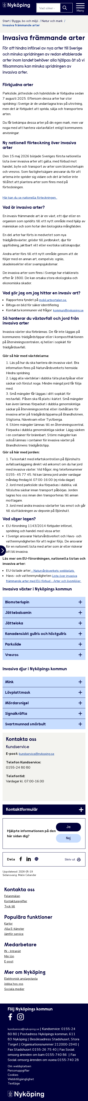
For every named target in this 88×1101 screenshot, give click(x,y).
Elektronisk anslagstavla (21, 979)
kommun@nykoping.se (68, 310)
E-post (8, 961)
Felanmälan (12, 896)
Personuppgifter (18, 1071)
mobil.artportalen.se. (53, 300)
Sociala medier (14, 989)
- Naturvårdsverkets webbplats (53, 571)
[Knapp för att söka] (66, 7)
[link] (44, 810)
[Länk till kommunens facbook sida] (10, 1017)
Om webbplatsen (19, 1066)
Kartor (8, 924)
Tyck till (9, 906)
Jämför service (13, 934)
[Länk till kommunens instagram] (20, 1017)
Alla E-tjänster (14, 929)
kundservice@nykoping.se (36, 754)
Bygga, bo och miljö (25, 21)
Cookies (13, 1075)
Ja (68, 827)
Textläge (14, 1083)
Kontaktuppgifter (15, 901)
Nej (68, 838)
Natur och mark (52, 21)
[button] (80, 1093)
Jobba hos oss (13, 984)
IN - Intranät (12, 951)
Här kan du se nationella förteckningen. (30, 198)
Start (6, 21)
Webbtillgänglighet (21, 1079)
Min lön (9, 956)
